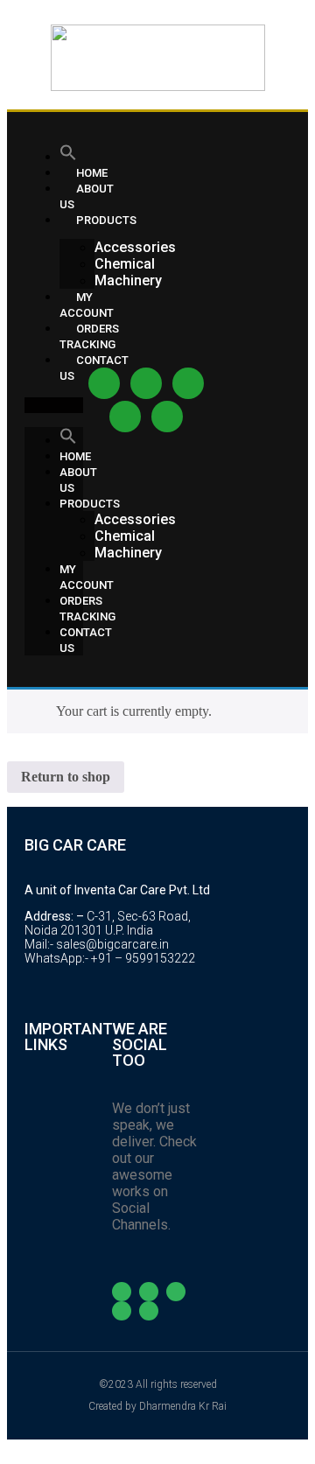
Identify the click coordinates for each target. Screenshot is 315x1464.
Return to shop (65, 776)
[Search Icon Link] (68, 156)
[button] (53, 405)
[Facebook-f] (104, 383)
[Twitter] (125, 416)
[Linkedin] (167, 416)
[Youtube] (188, 383)
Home (75, 456)
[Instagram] (146, 383)
